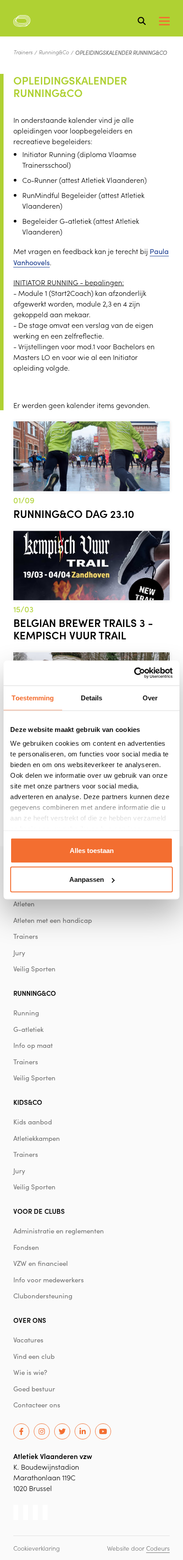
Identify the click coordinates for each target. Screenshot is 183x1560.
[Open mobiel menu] (164, 21)
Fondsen (26, 1247)
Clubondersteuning (42, 1295)
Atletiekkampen (36, 1138)
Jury (19, 952)
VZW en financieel (40, 1263)
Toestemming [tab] (33, 697)
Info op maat (33, 1045)
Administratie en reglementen (58, 1230)
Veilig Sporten (34, 968)
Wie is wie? (30, 1372)
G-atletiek (28, 1029)
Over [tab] (150, 697)
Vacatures (28, 1339)
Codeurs (158, 1548)
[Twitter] (62, 1431)
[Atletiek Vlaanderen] (22, 21)
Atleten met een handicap (52, 920)
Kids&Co (27, 1102)
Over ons (29, 1320)
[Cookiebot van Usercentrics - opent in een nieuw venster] (134, 673)
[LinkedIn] (83, 1431)
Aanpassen (86, 879)
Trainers (22, 52)
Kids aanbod (32, 1121)
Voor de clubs (39, 1211)
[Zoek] (142, 21)
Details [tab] (92, 697)
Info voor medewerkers (48, 1279)
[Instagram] (42, 1431)
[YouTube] (103, 1431)
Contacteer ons (36, 1404)
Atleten (24, 903)
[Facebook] (21, 1431)
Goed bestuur (34, 1388)
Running (26, 1012)
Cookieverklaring (36, 1548)
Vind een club (34, 1356)
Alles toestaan (92, 850)
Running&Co (54, 52)
